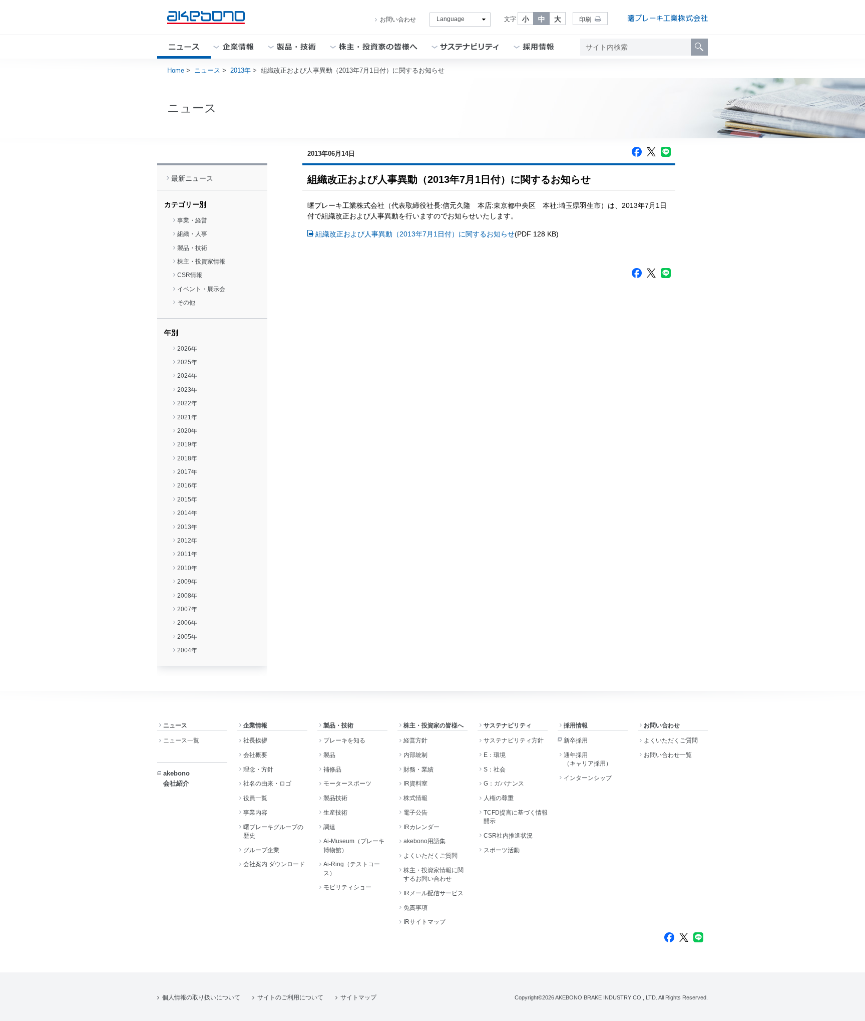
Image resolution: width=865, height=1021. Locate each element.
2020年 (187, 430)
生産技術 (335, 813)
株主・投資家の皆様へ (433, 725)
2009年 (187, 581)
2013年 (240, 70)
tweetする (651, 152)
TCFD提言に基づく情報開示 (516, 817)
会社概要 (255, 755)
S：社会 (495, 770)
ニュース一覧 (181, 740)
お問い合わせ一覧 (668, 755)
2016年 (187, 485)
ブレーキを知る (344, 740)
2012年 (187, 540)
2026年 (187, 348)
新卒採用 (576, 740)
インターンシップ (588, 778)
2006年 (187, 622)
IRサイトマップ (424, 922)
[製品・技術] (296, 47)
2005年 (187, 636)
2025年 (187, 362)
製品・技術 (192, 247)
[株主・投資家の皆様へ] (378, 47)
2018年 (187, 458)
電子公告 (415, 813)
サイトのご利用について (290, 997)
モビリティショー (347, 887)
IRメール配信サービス (433, 893)
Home (175, 70)
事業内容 (255, 813)
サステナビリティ (508, 725)
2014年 (187, 513)
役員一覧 (255, 798)
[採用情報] (538, 47)
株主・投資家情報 (201, 261)
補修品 (332, 770)
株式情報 (415, 798)
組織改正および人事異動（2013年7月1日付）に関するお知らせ (415, 234)
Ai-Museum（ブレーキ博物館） (353, 845)
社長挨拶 (255, 740)
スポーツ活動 (502, 850)
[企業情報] (238, 47)
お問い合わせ (398, 20)
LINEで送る (666, 152)
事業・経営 (192, 220)
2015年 (187, 499)
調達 (329, 827)
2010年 (187, 568)
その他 (186, 302)
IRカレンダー (421, 827)
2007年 (187, 609)
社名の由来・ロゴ (267, 784)
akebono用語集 (424, 841)
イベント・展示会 (201, 289)
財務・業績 (418, 770)
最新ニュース (192, 178)
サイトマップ (358, 997)
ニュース (207, 70)
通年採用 (588, 759)
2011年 (187, 554)
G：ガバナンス (504, 784)
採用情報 (576, 725)
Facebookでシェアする (637, 152)
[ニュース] (184, 47)
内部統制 (415, 755)
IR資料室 (415, 784)
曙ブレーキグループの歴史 (273, 831)
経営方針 (415, 740)
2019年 (187, 444)
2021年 (187, 417)
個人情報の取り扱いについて (201, 997)
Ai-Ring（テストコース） (351, 868)
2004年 (187, 650)
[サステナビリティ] (470, 47)
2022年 (187, 403)
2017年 (187, 471)
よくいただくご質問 (430, 856)
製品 (329, 755)
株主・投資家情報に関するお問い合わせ (433, 874)
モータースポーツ (347, 784)
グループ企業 (261, 850)
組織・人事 (192, 233)
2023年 (187, 389)
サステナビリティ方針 (514, 740)
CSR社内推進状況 (508, 836)
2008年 (187, 595)
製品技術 (335, 798)
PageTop (845, 1006)
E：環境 (495, 755)
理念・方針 (258, 770)
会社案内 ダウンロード (274, 864)
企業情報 (255, 725)
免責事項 (415, 908)
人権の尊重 (499, 798)
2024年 (187, 375)
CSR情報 (189, 275)
